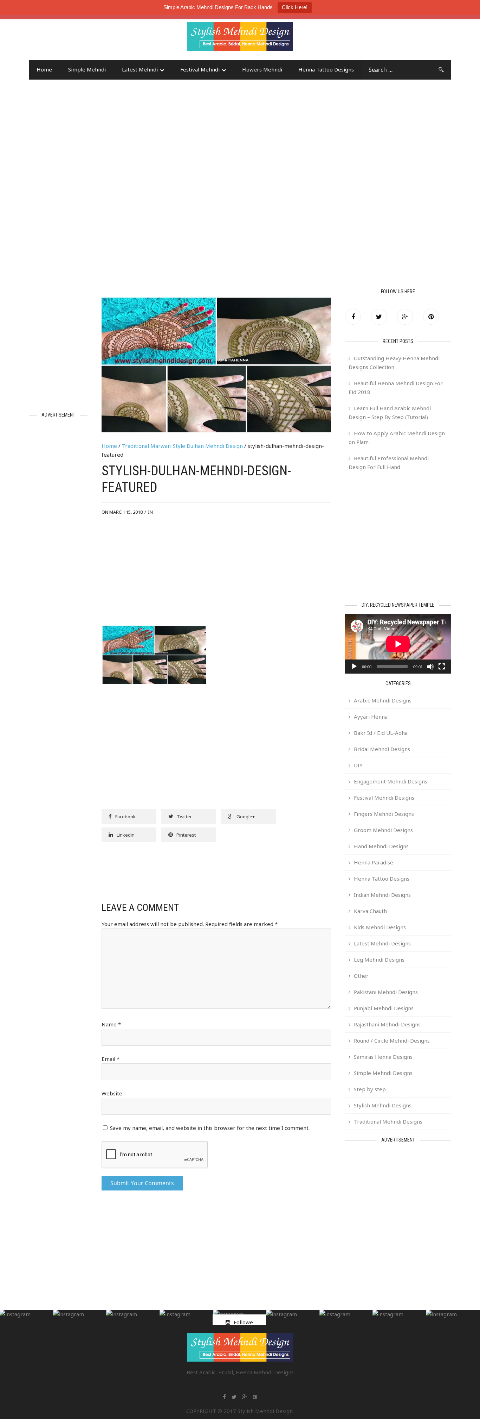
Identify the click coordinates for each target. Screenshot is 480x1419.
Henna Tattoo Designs (326, 69)
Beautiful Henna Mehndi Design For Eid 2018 (396, 387)
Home (44, 69)
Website (112, 1093)
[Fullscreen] (441, 666)
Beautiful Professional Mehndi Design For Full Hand (389, 462)
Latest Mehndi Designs (382, 943)
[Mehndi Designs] (240, 30)
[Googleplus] (405, 317)
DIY (358, 765)
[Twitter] (379, 317)
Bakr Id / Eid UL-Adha (381, 732)
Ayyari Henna (371, 716)
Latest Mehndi (140, 69)
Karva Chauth (370, 910)
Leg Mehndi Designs (379, 959)
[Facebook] (353, 317)
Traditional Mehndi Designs (388, 1121)
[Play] (354, 666)
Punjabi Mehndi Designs (384, 1008)
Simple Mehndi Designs (383, 1072)
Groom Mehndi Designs (383, 829)
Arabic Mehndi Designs (382, 700)
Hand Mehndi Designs (381, 846)
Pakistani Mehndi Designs (386, 991)
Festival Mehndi (200, 69)
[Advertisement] (85, 39)
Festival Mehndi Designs (384, 797)
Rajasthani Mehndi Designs (387, 1024)
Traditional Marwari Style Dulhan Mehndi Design (182, 445)
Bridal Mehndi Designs (382, 748)
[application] (398, 644)
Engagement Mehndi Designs (390, 781)
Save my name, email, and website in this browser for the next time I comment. (210, 1127)
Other (361, 975)
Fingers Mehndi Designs (384, 813)
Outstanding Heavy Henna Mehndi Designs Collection (394, 362)
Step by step (370, 1089)
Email (110, 1058)
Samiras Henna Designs (383, 1056)
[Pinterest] (431, 317)
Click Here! (294, 7)
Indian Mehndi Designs (382, 894)
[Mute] (430, 666)
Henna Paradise (373, 862)
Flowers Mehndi (262, 69)
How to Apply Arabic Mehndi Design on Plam (397, 437)
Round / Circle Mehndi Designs (392, 1040)
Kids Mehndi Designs (380, 927)
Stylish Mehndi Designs (382, 1105)
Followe (243, 1322)
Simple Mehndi (87, 69)
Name (111, 1024)
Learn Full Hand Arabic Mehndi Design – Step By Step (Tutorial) (390, 412)
